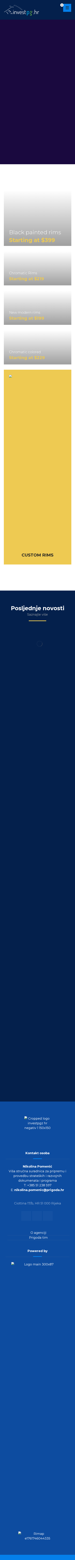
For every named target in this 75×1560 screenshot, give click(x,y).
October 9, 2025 (38, 702)
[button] (67, 8)
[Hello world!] (37, 1038)
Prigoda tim (38, 1238)
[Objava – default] (37, 664)
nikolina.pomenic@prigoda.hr (39, 1190)
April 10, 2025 (38, 1075)
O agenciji (38, 1233)
